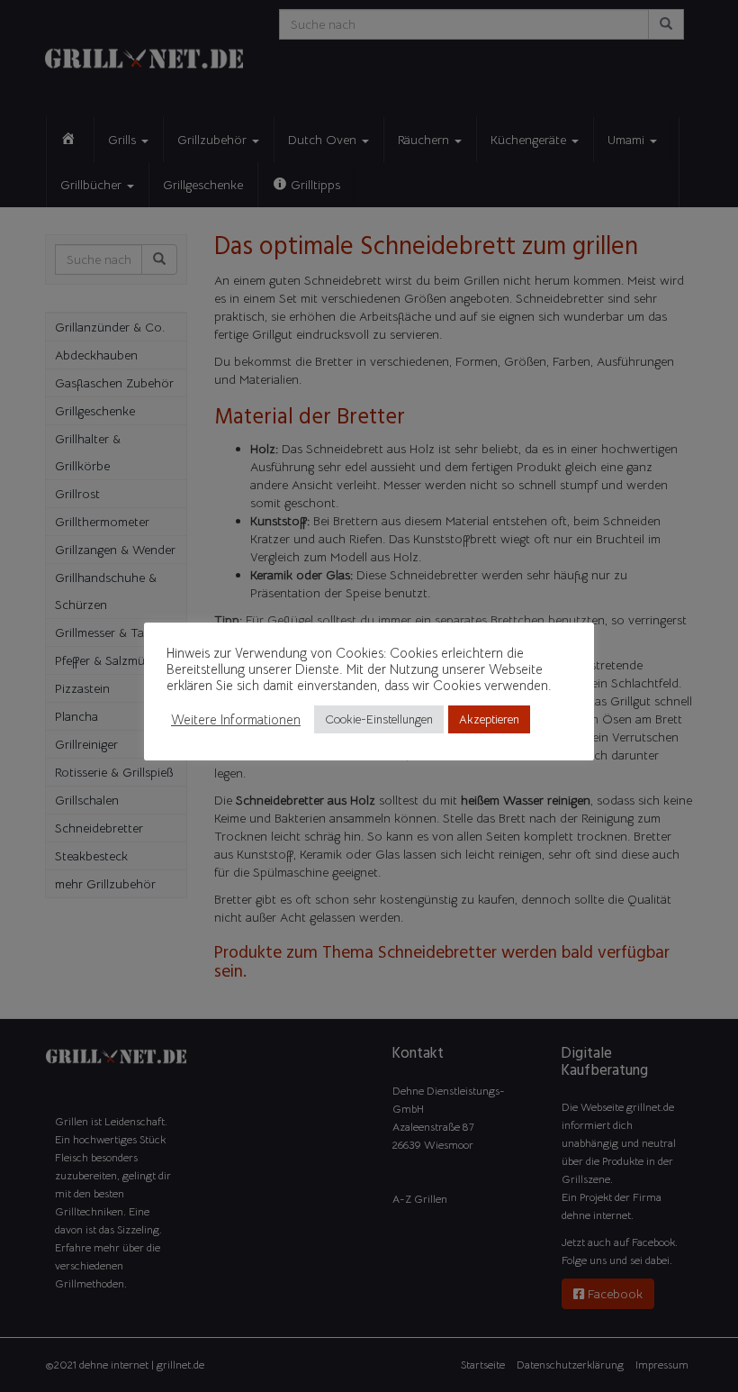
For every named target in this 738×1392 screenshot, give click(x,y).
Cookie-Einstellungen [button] (379, 719)
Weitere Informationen (236, 720)
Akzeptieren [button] (489, 719)
